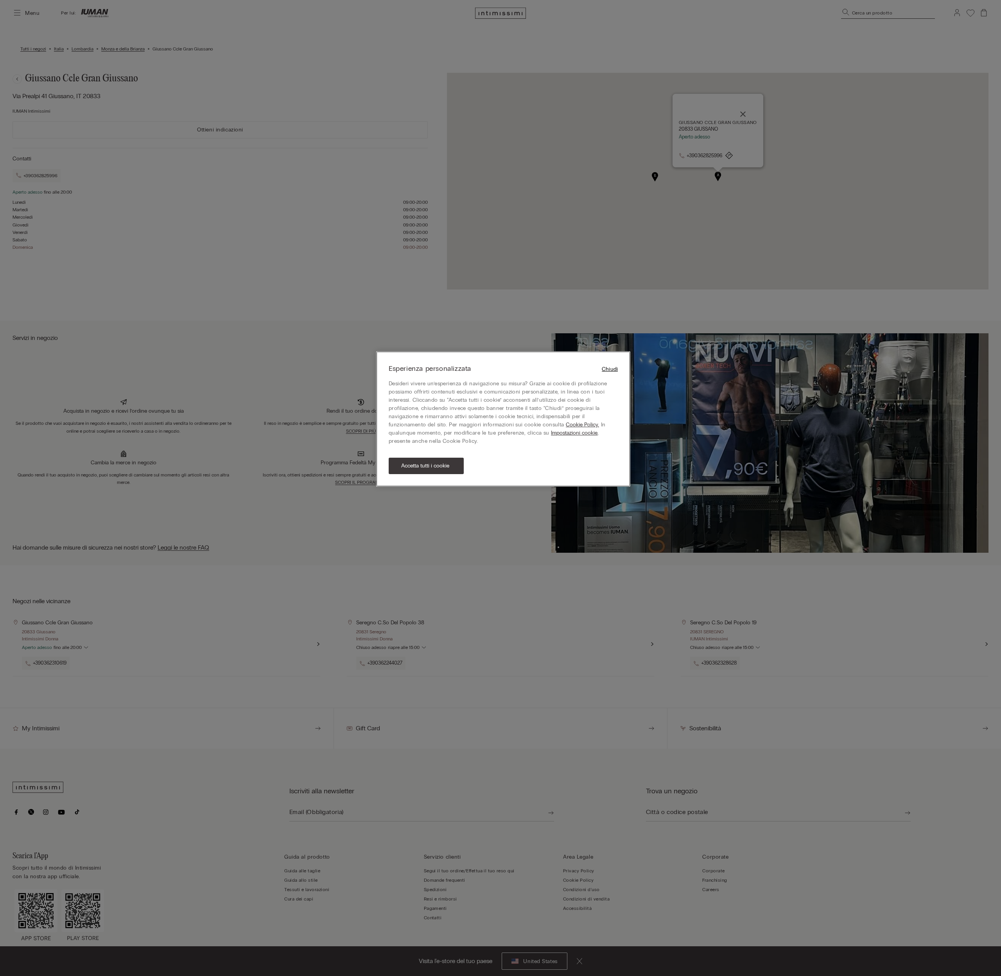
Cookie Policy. (582, 424)
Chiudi (610, 369)
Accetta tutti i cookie (425, 465)
